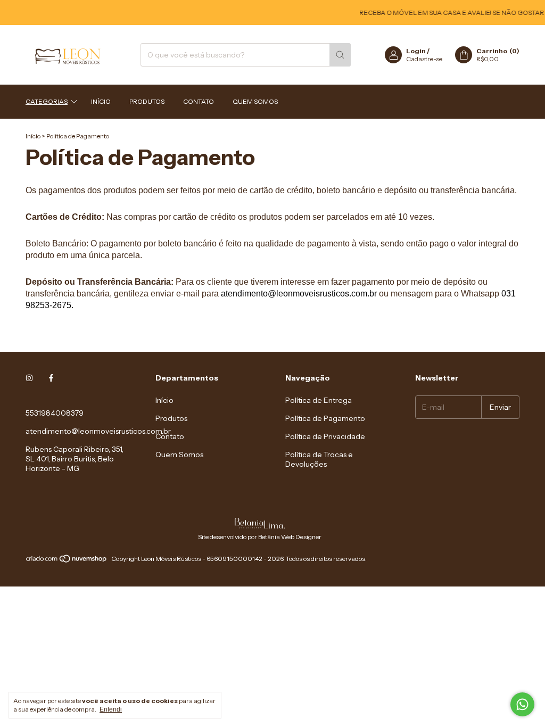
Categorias (47, 101)
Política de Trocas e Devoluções (319, 459)
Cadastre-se (424, 59)
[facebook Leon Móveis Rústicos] (51, 378)
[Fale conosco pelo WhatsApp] (522, 704)
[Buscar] (340, 55)
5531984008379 (55, 413)
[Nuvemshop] (67, 561)
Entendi (111, 709)
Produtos (146, 101)
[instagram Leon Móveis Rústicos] (29, 378)
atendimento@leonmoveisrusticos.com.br (98, 431)
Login (416, 51)
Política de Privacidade (325, 436)
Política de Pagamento (325, 418)
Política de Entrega (318, 400)
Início (101, 101)
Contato (198, 101)
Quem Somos (255, 101)
